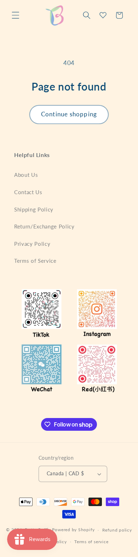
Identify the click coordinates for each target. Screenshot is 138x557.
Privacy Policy (32, 243)
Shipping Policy (33, 209)
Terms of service (91, 541)
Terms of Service (35, 260)
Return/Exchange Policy (44, 226)
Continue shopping (69, 114)
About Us (26, 175)
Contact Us (28, 192)
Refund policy (117, 530)
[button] (15, 15)
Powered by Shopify (73, 530)
